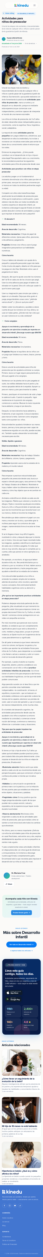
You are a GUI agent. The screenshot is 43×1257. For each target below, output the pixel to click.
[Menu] (34, 5)
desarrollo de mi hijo (23, 155)
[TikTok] (20, 1206)
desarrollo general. (25, 657)
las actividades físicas (26, 648)
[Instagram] (10, 1206)
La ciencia (5, 1221)
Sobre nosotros (7, 1218)
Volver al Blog (9, 13)
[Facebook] (4, 1206)
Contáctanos (6, 1236)
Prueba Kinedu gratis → (21, 912)
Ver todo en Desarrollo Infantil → (21, 944)
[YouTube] (15, 1206)
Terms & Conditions (9, 1240)
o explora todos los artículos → (21, 950)
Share (10, 884)
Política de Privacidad (9, 1244)
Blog (3, 1225)
